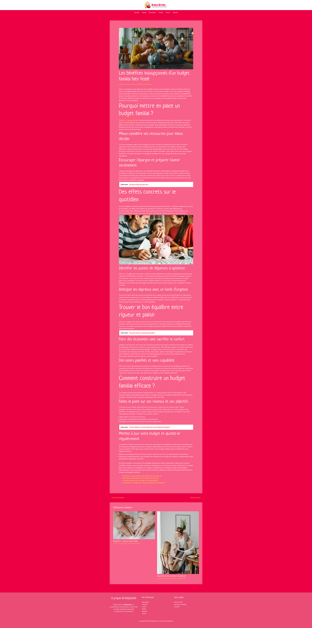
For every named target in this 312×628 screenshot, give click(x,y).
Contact (177, 606)
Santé (144, 12)
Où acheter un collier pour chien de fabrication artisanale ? (144, 483)
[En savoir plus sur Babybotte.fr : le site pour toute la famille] (134, 525)
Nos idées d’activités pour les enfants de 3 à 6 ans (141, 478)
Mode (161, 12)
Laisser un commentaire (127, 84)
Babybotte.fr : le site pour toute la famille (125, 541)
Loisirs (168, 12)
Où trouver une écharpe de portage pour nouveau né (142, 476)
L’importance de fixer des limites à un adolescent (171, 576)
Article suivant (196, 497)
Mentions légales (180, 604)
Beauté (175, 12)
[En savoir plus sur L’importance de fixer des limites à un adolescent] (178, 542)
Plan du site (178, 602)
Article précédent (117, 497)
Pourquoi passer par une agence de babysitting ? (141, 480)
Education (152, 12)
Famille (136, 12)
